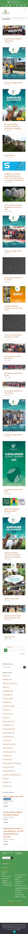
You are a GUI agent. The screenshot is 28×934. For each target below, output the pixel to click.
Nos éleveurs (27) (9, 752)
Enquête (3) (7, 702)
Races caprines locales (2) (12, 763)
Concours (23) (8, 698)
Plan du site (6, 876)
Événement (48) (8, 706)
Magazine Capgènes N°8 (13, 435)
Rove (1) (6, 778)
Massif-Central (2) (9, 744)
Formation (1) (8, 714)
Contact (5, 872)
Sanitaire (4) (7, 786)
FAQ (3, 874)
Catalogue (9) (7, 695)
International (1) (9, 733)
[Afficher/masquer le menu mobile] (25, 9)
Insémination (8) (9, 729)
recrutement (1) (8, 767)
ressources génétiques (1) (12, 775)
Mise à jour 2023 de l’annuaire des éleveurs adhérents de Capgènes (12, 126)
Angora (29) (7, 679)
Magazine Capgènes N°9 (13, 251)
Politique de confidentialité (7, 884)
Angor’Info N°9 (9, 155)
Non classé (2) (8, 748)
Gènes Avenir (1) (9, 721)
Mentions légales (5, 879)
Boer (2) (6, 687)
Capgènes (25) (8, 691)
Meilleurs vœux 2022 (11, 599)
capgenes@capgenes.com (14, 2)
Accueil (4, 867)
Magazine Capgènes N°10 (13, 83)
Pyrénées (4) (7, 759)
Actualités (5, 870)
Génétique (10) (8, 725)
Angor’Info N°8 (9, 637)
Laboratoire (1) (8, 737)
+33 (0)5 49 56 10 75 (14, 1)
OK (14, 931)
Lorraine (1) (7, 740)
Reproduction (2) (9, 771)
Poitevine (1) (7, 756)
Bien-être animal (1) (10, 683)
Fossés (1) (6, 718)
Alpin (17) (6, 676)
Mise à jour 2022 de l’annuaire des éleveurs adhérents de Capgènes (12, 555)
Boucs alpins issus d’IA (13, 796)
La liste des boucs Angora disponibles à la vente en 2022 (13, 207)
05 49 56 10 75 (20, 886)
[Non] (26, 928)
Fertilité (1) (7, 710)
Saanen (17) (7, 782)
